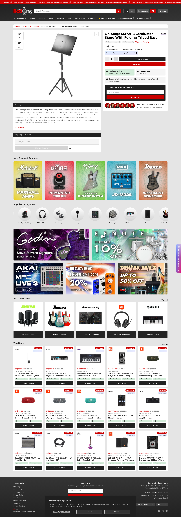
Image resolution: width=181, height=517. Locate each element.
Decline (117, 512)
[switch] (129, 11)
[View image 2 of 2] (19, 45)
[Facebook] (159, 511)
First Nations (18, 498)
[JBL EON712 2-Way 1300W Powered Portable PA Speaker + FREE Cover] (121, 443)
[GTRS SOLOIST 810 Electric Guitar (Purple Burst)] (90, 443)
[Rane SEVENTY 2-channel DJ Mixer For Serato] (121, 401)
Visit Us (143, 73)
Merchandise (80, 18)
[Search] (118, 11)
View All (165, 300)
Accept (89, 512)
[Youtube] (166, 511)
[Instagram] (163, 511)
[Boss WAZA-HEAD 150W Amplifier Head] (152, 401)
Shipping (16, 487)
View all (165, 345)
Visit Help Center (147, 504)
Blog (69, 18)
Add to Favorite (143, 42)
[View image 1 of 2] (19, 36)
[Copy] (119, 42)
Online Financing (19, 501)
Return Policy (18, 489)
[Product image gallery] (19, 95)
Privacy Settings (19, 506)
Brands (32, 18)
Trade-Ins (91, 18)
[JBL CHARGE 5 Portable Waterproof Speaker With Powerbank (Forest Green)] (152, 359)
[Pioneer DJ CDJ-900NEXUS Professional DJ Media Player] (152, 443)
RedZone (41, 18)
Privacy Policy (18, 495)
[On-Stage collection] (163, 33)
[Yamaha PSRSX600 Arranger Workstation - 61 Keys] (90, 359)
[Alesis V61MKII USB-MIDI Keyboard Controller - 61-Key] (59, 359)
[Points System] (136, 53)
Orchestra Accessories (30, 26)
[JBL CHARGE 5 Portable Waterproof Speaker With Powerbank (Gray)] (59, 401)
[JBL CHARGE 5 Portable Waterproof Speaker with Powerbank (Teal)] (90, 401)
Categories (20, 18)
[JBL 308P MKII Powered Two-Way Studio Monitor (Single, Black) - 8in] (121, 359)
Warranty (16, 503)
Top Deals (61, 18)
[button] (31, 371)
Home (17, 26)
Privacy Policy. (76, 506)
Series (51, 18)
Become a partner (108, 18)
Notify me (135, 97)
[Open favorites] (153, 11)
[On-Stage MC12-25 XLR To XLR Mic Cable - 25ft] (59, 443)
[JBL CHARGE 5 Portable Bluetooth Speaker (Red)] (28, 401)
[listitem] (28, 180)
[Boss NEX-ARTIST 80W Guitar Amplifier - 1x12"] (28, 443)
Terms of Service (19, 492)
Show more (20, 128)
